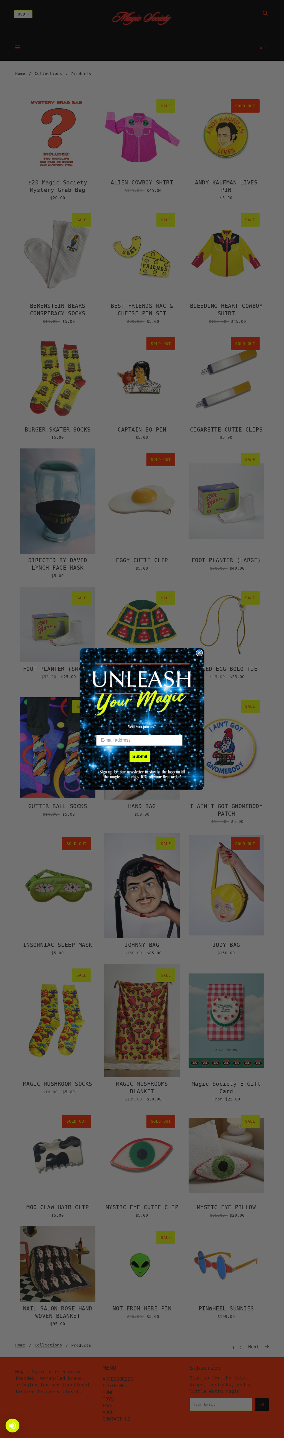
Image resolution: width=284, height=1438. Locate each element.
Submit (139, 756)
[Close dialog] (199, 653)
